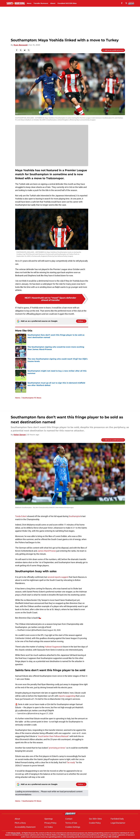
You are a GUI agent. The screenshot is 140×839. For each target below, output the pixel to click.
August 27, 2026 (46, 713)
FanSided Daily (117, 819)
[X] (126, 3)
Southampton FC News (31, 398)
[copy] (28, 50)
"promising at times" (57, 748)
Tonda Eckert (21, 516)
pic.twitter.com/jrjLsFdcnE (39, 627)
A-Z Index (48, 827)
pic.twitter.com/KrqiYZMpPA (41, 710)
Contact (68, 819)
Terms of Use (71, 823)
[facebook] (121, 3)
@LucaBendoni (21, 710)
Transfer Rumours (41, 3)
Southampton (74, 516)
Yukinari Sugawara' (52, 646)
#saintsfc (79, 707)
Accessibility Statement (25, 827)
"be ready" (71, 762)
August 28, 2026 (54, 630)
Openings (48, 819)
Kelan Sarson (20, 435)
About (52, 3)
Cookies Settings (72, 827)
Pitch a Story (20, 823)
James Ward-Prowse (46, 551)
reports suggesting (67, 696)
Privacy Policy (50, 823)
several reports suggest (58, 577)
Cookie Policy (95, 823)
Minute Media (15, 833)
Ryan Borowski (21, 45)
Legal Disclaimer (118, 823)
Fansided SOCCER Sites (67, 3)
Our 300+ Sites (95, 819)
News (29, 3)
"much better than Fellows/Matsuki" (53, 736)
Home (17, 398)
